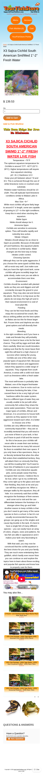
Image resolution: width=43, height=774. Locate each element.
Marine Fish (9, 754)
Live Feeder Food (15, 764)
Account (28, 20)
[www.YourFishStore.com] (21, 15)
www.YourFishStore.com (20, 769)
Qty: (4, 108)
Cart (32, 28)
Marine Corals (20, 754)
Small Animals (27, 761)
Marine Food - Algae (14, 756)
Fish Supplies (29, 764)
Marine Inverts (33, 754)
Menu (15, 20)
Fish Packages (29, 751)
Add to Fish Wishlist (13, 124)
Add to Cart (12, 118)
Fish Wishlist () (16, 28)
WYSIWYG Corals (15, 751)
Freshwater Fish (30, 756)
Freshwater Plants (15, 759)
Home (5, 44)
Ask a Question (16, 739)
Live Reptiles (29, 759)
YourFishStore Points (21, 37)
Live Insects (15, 761)
